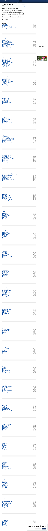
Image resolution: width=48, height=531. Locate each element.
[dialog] (37, 526)
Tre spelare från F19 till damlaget (5, 43)
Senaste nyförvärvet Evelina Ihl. (5, 408)
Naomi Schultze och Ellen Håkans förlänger (7, 42)
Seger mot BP (3, 238)
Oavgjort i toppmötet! (4, 352)
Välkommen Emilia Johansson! (5, 137)
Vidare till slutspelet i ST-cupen (5, 506)
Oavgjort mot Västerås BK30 (5, 105)
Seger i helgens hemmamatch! (5, 118)
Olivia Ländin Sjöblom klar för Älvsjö (6, 153)
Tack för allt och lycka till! (5, 406)
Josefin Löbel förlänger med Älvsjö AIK (6, 82)
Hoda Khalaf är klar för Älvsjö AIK (6, 64)
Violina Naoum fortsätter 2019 (5, 316)
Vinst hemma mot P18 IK (5, 100)
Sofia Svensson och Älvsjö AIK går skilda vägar (7, 62)
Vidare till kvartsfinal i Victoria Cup (6, 292)
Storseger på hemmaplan (5, 178)
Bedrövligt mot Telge (4, 522)
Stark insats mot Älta (4, 259)
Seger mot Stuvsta (4, 464)
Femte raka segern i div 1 (5, 257)
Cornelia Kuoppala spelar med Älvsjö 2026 (7, 26)
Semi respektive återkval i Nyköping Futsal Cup (7, 501)
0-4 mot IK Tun (3, 328)
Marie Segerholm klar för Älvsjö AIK (6, 297)
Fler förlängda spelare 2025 (5, 46)
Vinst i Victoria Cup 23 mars (5, 123)
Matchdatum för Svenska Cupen (5, 423)
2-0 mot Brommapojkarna (5, 499)
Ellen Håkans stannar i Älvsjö (5, 85)
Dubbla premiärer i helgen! (5, 485)
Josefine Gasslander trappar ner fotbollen (6, 508)
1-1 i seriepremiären (4, 486)
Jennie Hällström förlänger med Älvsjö (6, 155)
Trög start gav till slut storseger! (5, 348)
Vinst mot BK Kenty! (4, 104)
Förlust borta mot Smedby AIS (5, 101)
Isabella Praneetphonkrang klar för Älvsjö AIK (7, 308)
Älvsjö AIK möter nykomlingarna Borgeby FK (7, 199)
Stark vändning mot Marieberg (5, 466)
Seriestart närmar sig (4, 154)
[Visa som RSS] (26, 4)
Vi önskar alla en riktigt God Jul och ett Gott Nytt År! (7, 404)
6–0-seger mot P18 (4, 269)
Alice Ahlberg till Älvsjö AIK (5, 236)
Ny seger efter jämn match (5, 278)
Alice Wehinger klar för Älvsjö (5, 24)
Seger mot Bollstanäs (4, 291)
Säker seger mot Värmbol (5, 525)
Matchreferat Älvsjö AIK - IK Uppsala (6, 193)
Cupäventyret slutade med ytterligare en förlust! (7, 386)
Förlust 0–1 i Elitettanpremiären (5, 218)
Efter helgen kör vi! (4, 429)
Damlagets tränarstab (4, 194)
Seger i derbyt (3, 484)
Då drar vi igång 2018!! (4, 403)
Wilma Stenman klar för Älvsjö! (5, 156)
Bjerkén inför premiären (4, 219)
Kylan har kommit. (4, 411)
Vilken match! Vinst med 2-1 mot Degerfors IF (7, 96)
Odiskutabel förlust (4, 441)
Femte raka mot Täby (4, 273)
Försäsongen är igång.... (5, 426)
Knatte (33, 0)
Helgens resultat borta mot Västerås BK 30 (7, 119)
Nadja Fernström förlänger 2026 (5, 25)
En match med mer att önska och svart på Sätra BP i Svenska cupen (9, 174)
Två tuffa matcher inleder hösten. (6, 180)
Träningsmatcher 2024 (4, 84)
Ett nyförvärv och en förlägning (5, 135)
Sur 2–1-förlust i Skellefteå (5, 216)
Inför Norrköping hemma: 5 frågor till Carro (7, 468)
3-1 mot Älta (3, 444)
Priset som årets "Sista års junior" (6, 422)
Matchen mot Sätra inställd (5, 427)
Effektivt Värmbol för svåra (5, 480)
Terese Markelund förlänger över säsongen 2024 (7, 81)
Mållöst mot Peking (4, 294)
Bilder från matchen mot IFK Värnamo (6, 59)
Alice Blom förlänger (4, 83)
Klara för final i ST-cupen (5, 505)
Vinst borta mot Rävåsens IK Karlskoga (6, 102)
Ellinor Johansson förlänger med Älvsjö (6, 157)
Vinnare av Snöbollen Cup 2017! (5, 407)
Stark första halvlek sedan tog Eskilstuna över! (7, 392)
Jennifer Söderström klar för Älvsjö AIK (6, 309)
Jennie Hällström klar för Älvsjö (5, 296)
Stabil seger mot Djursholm (5, 275)
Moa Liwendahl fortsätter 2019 (5, 313)
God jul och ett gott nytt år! (5, 136)
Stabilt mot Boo (4, 446)
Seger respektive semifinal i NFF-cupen (6, 503)
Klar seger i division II (4, 368)
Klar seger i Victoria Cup (5, 315)
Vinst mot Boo (4, 331)
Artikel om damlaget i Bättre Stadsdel (6, 134)
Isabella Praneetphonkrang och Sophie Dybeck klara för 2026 (9, 27)
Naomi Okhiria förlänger (5, 160)
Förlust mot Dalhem (4, 445)
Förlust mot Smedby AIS (5, 115)
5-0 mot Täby (3, 489)
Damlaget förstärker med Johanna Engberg (7, 460)
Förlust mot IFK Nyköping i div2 (5, 330)
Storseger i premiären (4, 176)
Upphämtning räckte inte (5, 461)
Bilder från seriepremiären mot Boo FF (6, 60)
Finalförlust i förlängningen (5, 504)
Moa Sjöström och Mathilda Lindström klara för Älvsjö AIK (8, 161)
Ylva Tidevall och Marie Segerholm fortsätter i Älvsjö (8, 158)
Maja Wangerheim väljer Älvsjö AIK (6, 163)
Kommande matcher (4, 482)
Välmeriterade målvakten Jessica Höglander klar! (7, 410)
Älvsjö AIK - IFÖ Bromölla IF (7, 4)
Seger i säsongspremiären (5, 230)
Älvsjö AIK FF (5, 0)
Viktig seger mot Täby (4, 251)
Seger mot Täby (4, 326)
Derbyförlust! (3, 366)
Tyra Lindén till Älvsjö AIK (5, 63)
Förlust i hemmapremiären (5, 120)
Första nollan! (3, 369)
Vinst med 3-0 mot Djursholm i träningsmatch (7, 122)
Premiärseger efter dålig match (5, 289)
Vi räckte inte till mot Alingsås (5, 239)
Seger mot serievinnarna (5, 521)
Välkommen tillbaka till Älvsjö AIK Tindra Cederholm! (8, 138)
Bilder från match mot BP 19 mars (6, 124)
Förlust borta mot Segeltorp (5, 97)
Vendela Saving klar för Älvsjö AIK (6, 67)
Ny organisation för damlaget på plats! (6, 192)
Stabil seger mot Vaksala (5, 270)
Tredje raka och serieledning (5, 277)
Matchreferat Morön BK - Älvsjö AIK (6, 195)
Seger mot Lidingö (4, 332)
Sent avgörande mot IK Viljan (5, 469)
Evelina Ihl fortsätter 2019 (5, 307)
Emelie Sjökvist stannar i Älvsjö (5, 80)
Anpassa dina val (30, 528)
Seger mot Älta (4, 470)
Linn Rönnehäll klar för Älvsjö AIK (6, 77)
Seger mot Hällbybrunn (4, 334)
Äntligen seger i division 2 (5, 274)
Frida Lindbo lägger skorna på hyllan (6, 507)
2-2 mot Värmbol (4, 447)
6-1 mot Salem (4, 523)
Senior (20, 0)
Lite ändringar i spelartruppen (5, 181)
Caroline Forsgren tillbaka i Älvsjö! (6, 48)
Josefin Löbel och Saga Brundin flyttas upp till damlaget (8, 173)
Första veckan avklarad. (5, 428)
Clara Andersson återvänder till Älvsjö (6, 78)
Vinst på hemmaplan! (4, 116)
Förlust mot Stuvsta (4, 250)
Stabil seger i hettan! (4, 351)
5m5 (30, 0)
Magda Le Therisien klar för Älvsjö (6, 237)
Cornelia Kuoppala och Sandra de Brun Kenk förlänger (8, 44)
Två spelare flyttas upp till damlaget (6, 220)
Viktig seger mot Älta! (4, 335)
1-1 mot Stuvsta (4, 349)
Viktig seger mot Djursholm (5, 253)
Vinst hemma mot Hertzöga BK (5, 99)
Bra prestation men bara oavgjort (6, 314)
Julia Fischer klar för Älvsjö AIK (5, 65)
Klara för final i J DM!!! (4, 345)
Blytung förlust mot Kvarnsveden (5, 214)
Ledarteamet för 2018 (4, 405)
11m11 (23, 0)
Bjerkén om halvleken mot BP (5, 295)
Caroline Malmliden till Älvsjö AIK (5, 234)
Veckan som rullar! (4, 346)
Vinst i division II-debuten (5, 483)
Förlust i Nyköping (4, 481)
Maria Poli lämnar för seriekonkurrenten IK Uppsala (7, 182)
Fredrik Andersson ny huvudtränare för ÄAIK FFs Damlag (8, 201)
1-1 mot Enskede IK (4, 117)
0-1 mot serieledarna (4, 450)
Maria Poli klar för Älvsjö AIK (5, 235)
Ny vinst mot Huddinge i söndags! (6, 409)
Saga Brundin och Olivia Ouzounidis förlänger (7, 140)
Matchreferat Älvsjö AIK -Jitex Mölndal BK (6, 197)
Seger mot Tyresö (4, 448)
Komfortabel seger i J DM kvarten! (6, 370)
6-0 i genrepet (3, 488)
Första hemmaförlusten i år (5, 255)
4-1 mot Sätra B (4, 347)
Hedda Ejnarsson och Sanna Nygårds (6, 41)
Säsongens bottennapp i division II (6, 333)
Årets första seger (4, 293)
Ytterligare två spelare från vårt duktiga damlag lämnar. (8, 179)
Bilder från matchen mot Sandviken (6, 61)
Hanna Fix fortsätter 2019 (5, 310)
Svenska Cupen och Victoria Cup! (6, 387)
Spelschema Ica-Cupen (4, 518)
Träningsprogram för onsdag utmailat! (6, 424)
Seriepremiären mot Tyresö (5, 121)
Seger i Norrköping (4, 443)
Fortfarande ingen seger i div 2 (5, 276)
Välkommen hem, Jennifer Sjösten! (6, 45)
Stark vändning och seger (5, 272)
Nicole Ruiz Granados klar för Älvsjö (6, 66)
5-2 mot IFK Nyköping (4, 449)
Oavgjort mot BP (4, 312)
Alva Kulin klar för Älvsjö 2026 (5, 28)
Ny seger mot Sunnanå (4, 213)
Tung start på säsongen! (5, 374)
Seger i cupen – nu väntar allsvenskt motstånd (7, 256)
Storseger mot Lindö (4, 462)
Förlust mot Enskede (4, 103)
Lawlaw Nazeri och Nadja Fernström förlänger (7, 47)
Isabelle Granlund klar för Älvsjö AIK (6, 231)
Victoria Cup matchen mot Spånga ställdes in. (7, 390)
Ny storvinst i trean (4, 524)
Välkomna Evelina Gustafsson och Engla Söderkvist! (8, 139)
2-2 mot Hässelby (4, 365)
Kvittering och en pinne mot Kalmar (6, 212)
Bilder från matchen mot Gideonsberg (6, 58)
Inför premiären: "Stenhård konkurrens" (6, 290)
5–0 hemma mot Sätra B (5, 252)
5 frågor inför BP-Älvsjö (4, 487)
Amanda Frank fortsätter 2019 (5, 311)
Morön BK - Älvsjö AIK (4, 196)
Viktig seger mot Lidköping (5, 211)
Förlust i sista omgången (5, 431)
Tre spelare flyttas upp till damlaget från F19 (7, 142)
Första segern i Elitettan (5, 217)
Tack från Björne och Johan (5, 430)
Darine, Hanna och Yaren (5, 40)
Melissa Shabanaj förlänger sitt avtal (6, 79)
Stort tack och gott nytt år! (5, 159)
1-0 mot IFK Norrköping (4, 467)
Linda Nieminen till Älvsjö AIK (5, 232)
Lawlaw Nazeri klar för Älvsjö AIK (6, 162)
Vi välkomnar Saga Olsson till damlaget (6, 177)
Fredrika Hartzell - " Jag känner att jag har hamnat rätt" (8, 500)
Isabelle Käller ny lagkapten (5, 502)
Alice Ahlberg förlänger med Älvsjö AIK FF (7, 200)
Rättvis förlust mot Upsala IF (5, 254)
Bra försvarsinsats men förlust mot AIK (6, 215)
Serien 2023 (3, 141)
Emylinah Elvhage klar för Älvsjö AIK (6, 233)
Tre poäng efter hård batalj (5, 520)
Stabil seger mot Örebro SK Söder (6, 258)
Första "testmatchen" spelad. (5, 425)
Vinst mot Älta (3, 412)
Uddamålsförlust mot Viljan (5, 442)
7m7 (28, 0)
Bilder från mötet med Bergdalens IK (6, 144)
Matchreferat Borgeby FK (5, 198)
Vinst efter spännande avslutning (6, 329)
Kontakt (9, 0)
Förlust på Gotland (4, 465)
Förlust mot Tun (4, 354)
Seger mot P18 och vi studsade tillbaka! (6, 372)
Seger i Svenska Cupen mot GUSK (6, 39)
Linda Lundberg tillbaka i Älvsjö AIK (6, 519)
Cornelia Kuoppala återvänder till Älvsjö (6, 86)
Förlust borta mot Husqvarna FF (5, 98)
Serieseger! (3, 249)
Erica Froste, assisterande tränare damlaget (7, 175)
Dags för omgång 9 (4, 463)
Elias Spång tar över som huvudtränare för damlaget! (8, 143)
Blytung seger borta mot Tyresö (5, 271)
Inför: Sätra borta (4, 288)
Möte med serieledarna (4, 451)
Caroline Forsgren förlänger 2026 (6, 38)
